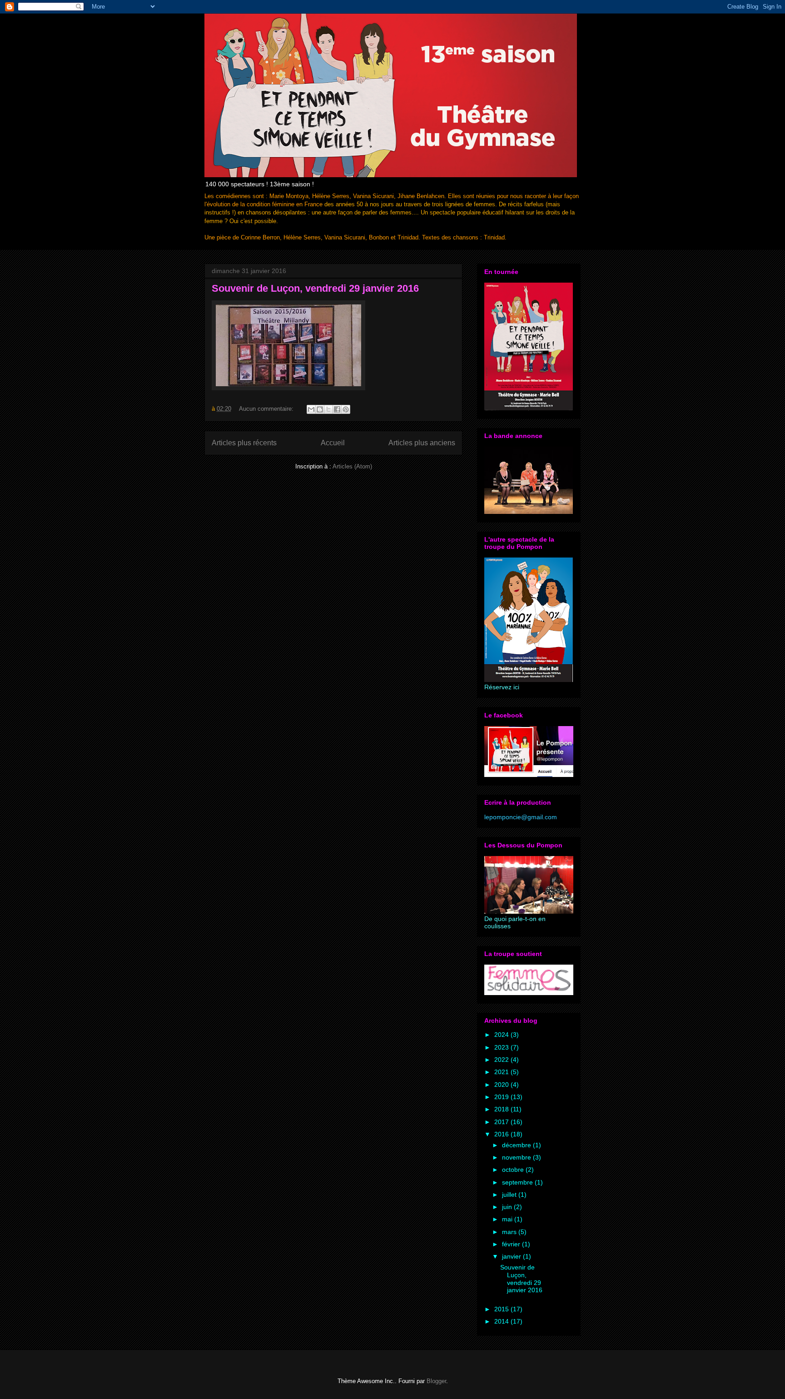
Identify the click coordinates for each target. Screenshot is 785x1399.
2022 (502, 1059)
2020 (502, 1084)
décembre (517, 1145)
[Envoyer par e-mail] (311, 409)
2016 (502, 1134)
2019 (502, 1096)
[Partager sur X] (328, 409)
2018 (502, 1109)
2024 (502, 1034)
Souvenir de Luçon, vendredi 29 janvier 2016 (315, 288)
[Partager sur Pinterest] (345, 409)
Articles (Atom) (352, 466)
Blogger (436, 1381)
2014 (502, 1321)
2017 (502, 1121)
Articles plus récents (244, 443)
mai (508, 1219)
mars (510, 1231)
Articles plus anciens (421, 443)
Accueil (333, 443)
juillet (510, 1194)
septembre (518, 1182)
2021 (502, 1071)
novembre (517, 1157)
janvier (512, 1256)
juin (508, 1206)
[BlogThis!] (319, 409)
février (512, 1244)
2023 (502, 1047)
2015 (502, 1309)
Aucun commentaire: (267, 408)
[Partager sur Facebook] (337, 409)
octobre (514, 1169)
